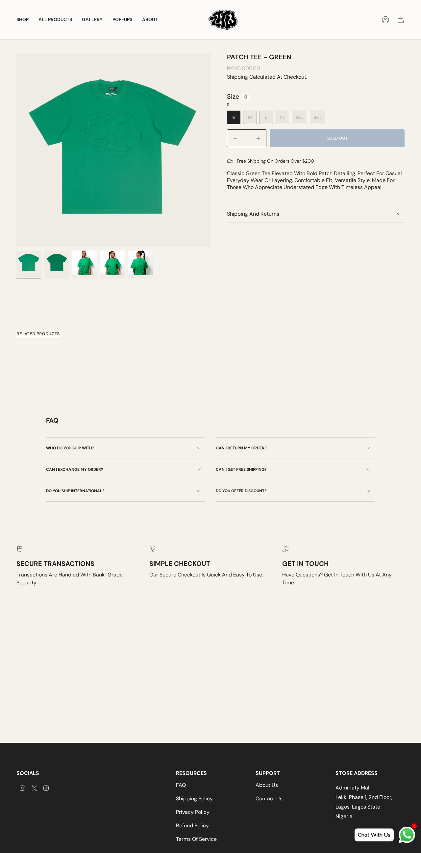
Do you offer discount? (241, 490)
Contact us (269, 798)
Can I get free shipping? (241, 469)
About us (267, 785)
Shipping (237, 76)
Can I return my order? (241, 448)
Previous (16, 150)
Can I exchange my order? (74, 469)
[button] (23, 19)
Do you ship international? (75, 490)
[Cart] (400, 19)
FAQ (181, 785)
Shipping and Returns (253, 213)
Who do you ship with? (70, 448)
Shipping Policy (194, 798)
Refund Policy (192, 825)
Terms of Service (196, 839)
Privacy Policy (193, 812)
